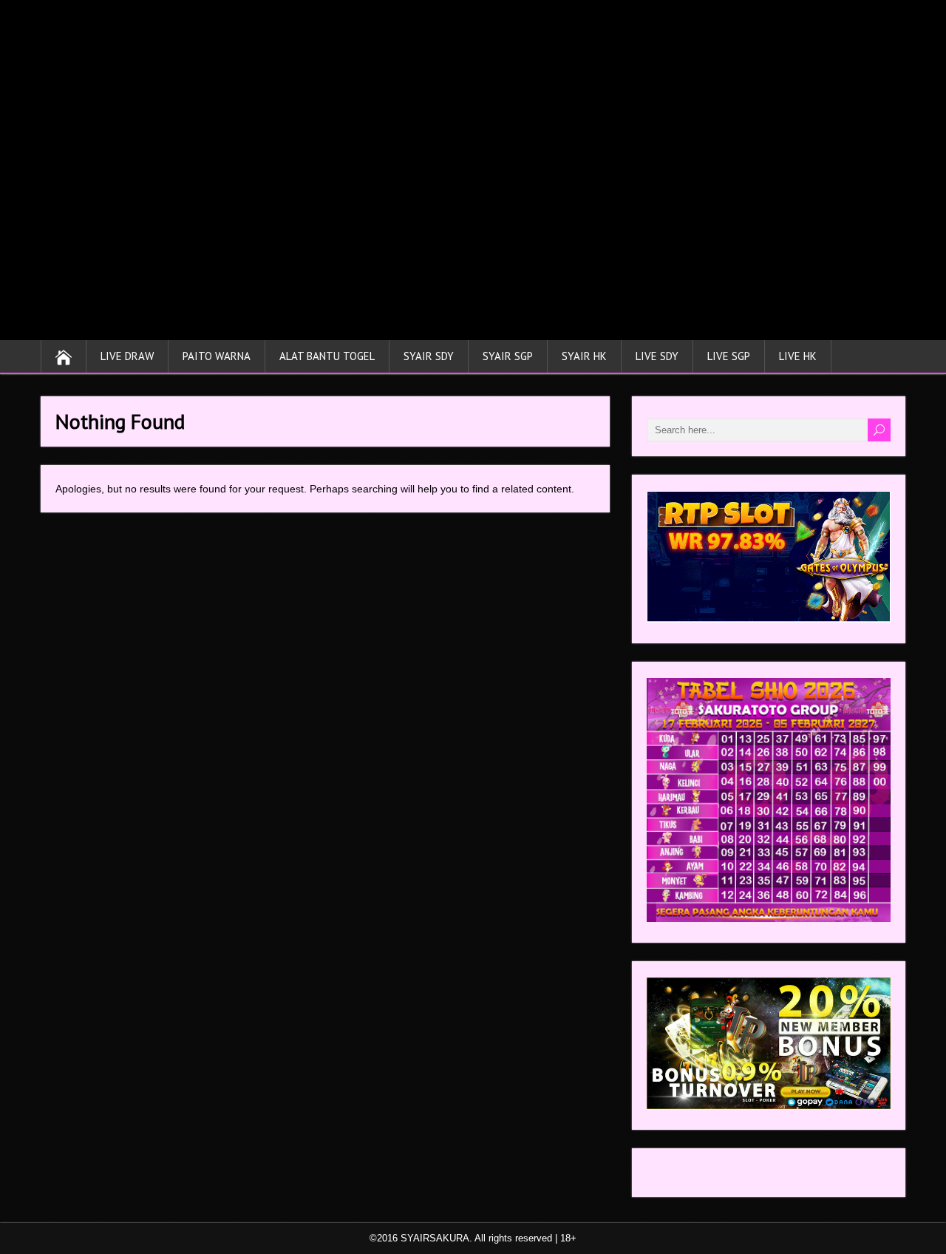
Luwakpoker (675, 1176)
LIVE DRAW (127, 356)
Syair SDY (429, 356)
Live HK (798, 356)
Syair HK (584, 356)
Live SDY (657, 356)
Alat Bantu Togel (327, 356)
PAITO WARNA (217, 356)
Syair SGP (508, 356)
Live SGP (728, 356)
